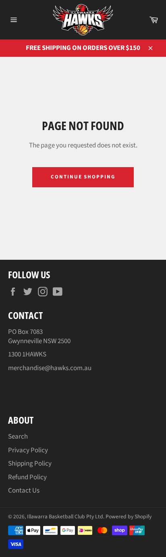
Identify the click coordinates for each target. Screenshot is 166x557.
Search (18, 436)
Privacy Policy (28, 450)
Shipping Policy (30, 463)
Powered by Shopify (128, 516)
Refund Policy (27, 477)
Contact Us (23, 490)
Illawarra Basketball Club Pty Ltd (65, 516)
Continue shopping (83, 176)
